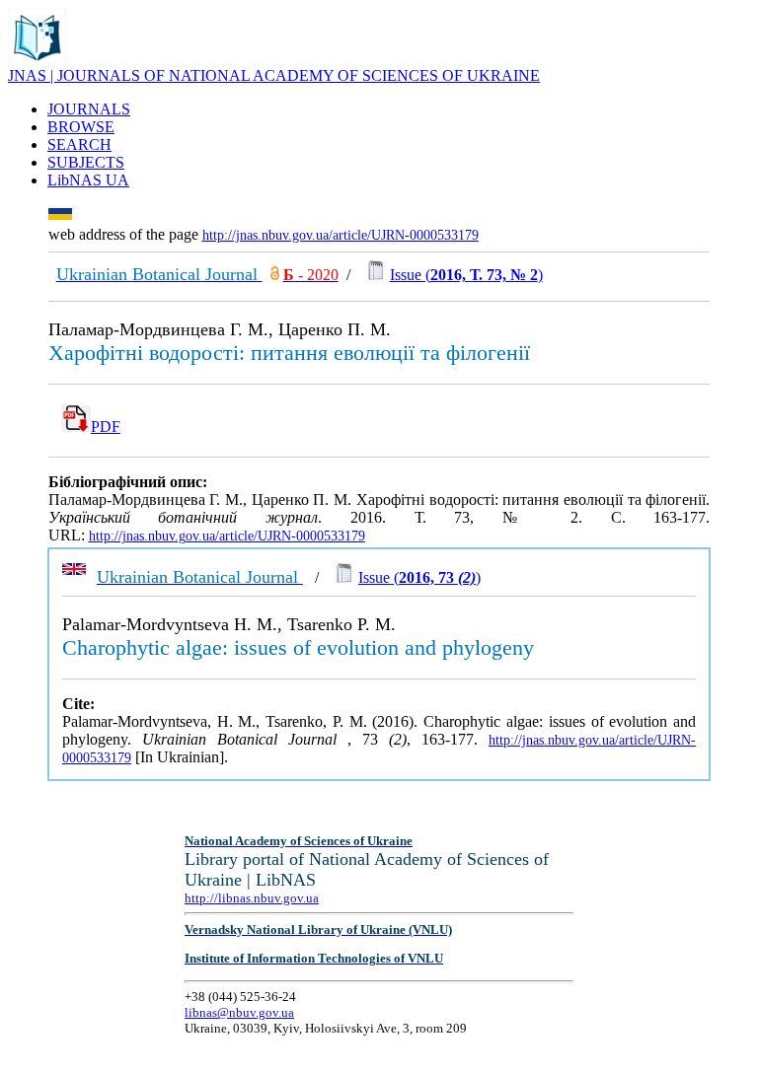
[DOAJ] (274, 274)
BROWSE (80, 126)
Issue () (466, 274)
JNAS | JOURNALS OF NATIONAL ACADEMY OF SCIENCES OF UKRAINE (274, 75)
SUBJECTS (85, 162)
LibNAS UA (88, 180)
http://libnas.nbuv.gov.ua (252, 898)
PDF (105, 426)
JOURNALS (88, 109)
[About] (37, 61)
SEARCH (79, 144)
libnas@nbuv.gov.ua (239, 1012)
